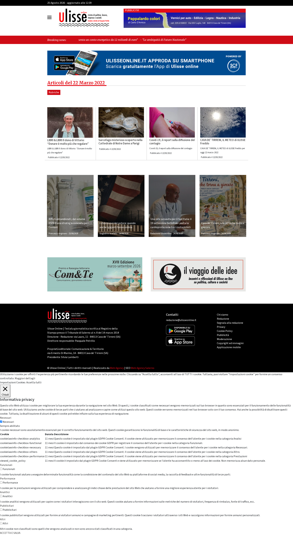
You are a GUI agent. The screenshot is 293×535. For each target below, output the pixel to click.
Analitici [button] (5, 492)
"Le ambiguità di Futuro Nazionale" (128, 39)
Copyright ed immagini (230, 343)
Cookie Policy (224, 331)
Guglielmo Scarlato (108, 233)
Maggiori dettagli (25, 378)
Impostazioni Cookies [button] (12, 382)
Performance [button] (7, 478)
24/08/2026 (123, 233)
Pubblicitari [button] (7, 506)
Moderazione (224, 339)
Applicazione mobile (229, 347)
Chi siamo (222, 315)
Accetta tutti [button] (33, 382)
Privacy (221, 327)
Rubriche (54, 92)
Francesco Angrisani (58, 233)
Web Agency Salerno (142, 368)
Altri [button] (2, 519)
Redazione (223, 319)
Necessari (8, 422)
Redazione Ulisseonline (160, 233)
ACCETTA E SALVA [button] (10, 533)
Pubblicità (223, 335)
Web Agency (117, 368)
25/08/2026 (73, 233)
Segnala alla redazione (230, 323)
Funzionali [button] (6, 465)
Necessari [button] (5, 418)
